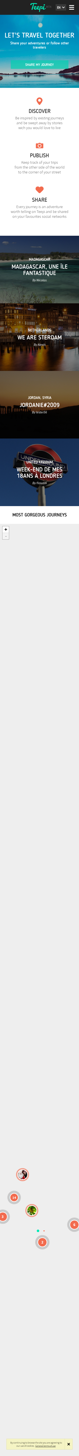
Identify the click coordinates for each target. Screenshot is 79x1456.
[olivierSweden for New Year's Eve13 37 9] (22, 1174)
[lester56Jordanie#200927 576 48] (32, 1210)
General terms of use (45, 1445)
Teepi (39, 7)
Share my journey (39, 65)
